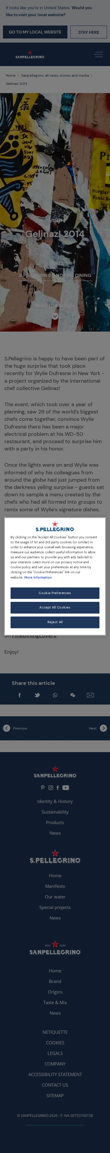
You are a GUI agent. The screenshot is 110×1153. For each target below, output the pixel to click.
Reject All (55, 622)
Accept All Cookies (54, 608)
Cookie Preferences (55, 593)
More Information (38, 577)
